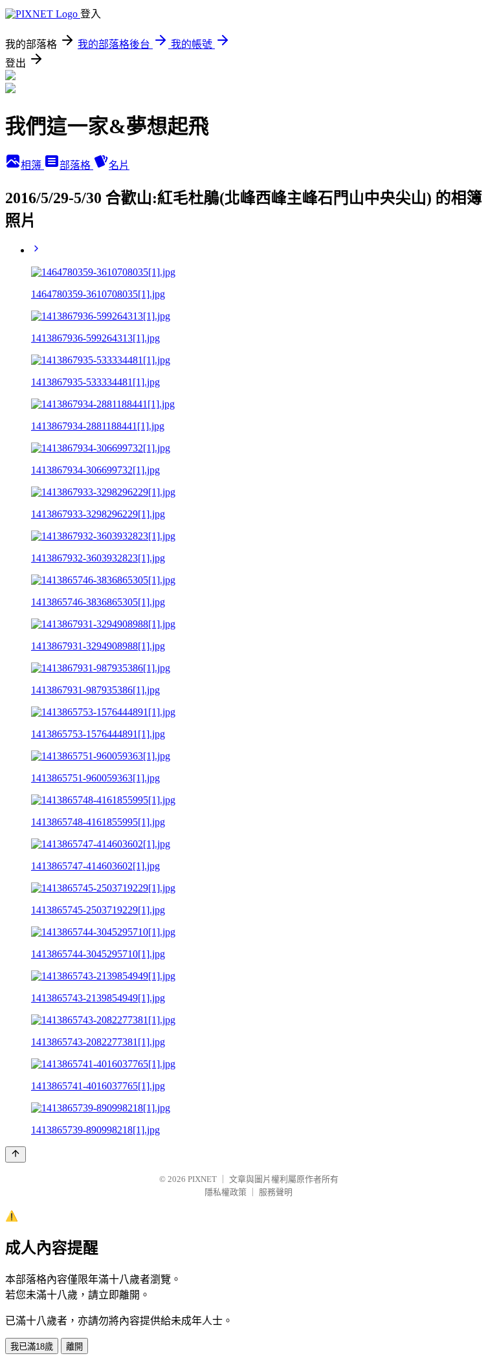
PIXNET (202, 1179)
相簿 (32, 165)
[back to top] (15, 1154)
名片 (119, 165)
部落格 (76, 165)
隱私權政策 (225, 1192)
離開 (74, 1346)
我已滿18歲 (31, 1346)
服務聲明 (276, 1192)
